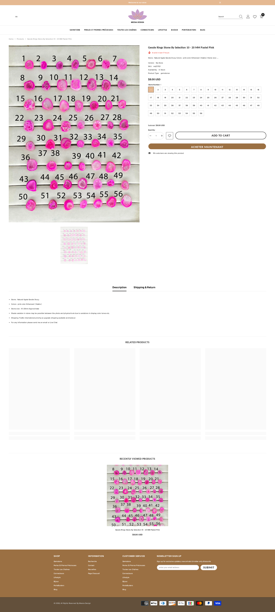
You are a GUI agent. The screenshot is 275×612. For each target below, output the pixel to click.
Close (220, 2)
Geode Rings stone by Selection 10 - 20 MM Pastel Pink (137, 530)
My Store (159, 63)
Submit (208, 567)
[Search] (230, 16)
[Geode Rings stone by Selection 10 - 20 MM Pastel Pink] (137, 495)
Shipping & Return (144, 287)
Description (119, 287)
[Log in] (248, 16)
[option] (74, 133)
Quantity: (151, 130)
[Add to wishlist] (169, 135)
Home (11, 39)
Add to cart (221, 135)
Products (20, 39)
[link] (39, 433)
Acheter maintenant (207, 147)
